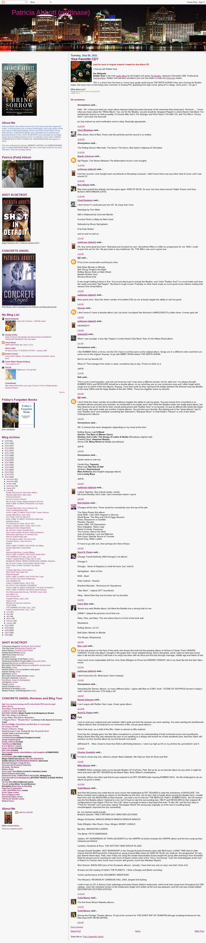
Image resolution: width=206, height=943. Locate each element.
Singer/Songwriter (12, 574)
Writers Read (7, 769)
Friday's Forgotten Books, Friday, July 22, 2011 (23, 526)
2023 (7, 448)
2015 (7, 467)
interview (20, 655)
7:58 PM (81, 696)
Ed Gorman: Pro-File (10, 727)
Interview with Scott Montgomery (16, 778)
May (8, 614)
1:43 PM (81, 291)
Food (8, 568)
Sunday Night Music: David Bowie (18, 548)
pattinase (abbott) (87, 169)
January (9, 623)
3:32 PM (81, 394)
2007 (7, 633)
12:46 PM (81, 181)
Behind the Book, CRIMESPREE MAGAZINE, (21, 776)
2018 (7, 460)
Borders (9, 543)
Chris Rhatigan (85, 130)
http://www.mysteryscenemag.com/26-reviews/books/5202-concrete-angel (28, 704)
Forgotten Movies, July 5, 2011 (17, 599)
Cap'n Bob (83, 604)
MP (79, 258)
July (8, 490)
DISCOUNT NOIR (21, 148)
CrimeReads (10, 383)
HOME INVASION (55, 145)
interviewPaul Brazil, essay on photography (16, 679)
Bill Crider (6, 750)
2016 (7, 465)
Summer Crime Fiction (24, 650)
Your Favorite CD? (13, 596)
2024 (7, 446)
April (8, 616)
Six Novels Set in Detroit (30, 646)
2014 (7, 470)
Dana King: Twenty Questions (13, 709)
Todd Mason (84, 788)
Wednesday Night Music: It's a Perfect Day (21, 534)
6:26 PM (81, 922)
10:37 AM (81, 784)
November (10, 481)
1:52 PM (81, 317)
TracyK (8, 367)
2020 (7, 455)
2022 (7, 451)
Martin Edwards (12, 319)
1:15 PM (81, 254)
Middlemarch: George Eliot (26, 370)
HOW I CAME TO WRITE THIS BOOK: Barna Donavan (26, 590)
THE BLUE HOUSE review (13, 799)
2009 (7, 628)
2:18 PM (81, 907)
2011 (7, 477)
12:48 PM (81, 196)
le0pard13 (83, 334)
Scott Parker (7, 757)
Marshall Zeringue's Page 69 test (16, 763)
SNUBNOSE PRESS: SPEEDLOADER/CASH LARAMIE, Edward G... (31, 561)
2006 (7, 635)
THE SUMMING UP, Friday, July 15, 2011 (21, 557)
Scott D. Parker (85, 552)
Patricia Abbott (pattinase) (51, 12)
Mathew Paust (8, 801)
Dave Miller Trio (11, 594)
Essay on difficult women (23, 663)
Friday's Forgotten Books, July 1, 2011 (20, 610)
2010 (7, 625)
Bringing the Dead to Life (25, 648)
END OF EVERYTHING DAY (16, 537)
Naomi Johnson (86, 699)
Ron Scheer (83, 184)
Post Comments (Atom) (93, 936)
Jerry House (10, 342)
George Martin (99, 78)
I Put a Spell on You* (12, 364)
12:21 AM (81, 709)
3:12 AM (80, 762)
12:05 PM (81, 894)
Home (137, 931)
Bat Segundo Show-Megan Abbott (18, 528)
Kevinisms (10, 506)
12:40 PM (81, 152)
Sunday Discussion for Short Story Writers (21, 492)
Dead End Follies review (12, 797)
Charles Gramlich (86, 752)
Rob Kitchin (84, 503)
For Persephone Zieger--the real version (21, 539)
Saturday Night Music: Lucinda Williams (20, 552)
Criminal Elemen (9, 738)
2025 (7, 443)
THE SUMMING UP (13, 581)
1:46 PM (81, 304)
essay (14, 667)
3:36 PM (81, 419)
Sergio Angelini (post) (11, 740)
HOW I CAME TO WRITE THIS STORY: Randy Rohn (25, 554)
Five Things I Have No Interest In (18, 517)
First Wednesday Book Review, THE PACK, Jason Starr (26, 592)
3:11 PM (80, 343)
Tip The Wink (7, 782)
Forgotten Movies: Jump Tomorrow (19, 541)
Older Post (199, 931)
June (8, 612)
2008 (7, 630)
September (10, 486)
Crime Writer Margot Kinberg (17, 362)
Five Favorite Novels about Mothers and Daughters (24, 752)
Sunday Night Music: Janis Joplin (18, 515)
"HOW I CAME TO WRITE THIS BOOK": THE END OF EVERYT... (30, 588)
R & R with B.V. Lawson (12, 746)
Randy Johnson (86, 156)
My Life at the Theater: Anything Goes (20, 530)
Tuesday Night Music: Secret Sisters (19, 570)
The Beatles (156, 76)
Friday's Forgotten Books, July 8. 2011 (20, 583)
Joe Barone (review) (10, 735)
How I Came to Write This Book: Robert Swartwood (24, 532)
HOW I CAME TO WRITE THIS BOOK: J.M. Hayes (25, 503)
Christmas (170, 78)
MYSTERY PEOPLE (10, 713)
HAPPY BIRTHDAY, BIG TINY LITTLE (19, 345)
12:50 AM (81, 748)
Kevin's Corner (11, 354)
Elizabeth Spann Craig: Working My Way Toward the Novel (25, 731)
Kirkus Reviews (7, 706)
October (9, 484)
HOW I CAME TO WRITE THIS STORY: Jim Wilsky (25, 546)
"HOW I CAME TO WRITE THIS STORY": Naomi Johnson (27, 512)
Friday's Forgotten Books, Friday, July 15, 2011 (23, 559)
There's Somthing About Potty (17, 510)
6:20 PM (81, 667)
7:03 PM (81, 680)
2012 (7, 474)
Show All (62, 392)
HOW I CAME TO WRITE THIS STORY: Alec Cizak (25, 577)
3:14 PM (81, 373)
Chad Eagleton (85, 200)
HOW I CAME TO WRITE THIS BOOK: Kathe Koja (24, 519)
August (9, 488)
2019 (7, 458)
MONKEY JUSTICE (36, 145)
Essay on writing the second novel (36, 665)
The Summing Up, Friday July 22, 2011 (20, 523)
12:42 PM (81, 165)
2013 (7, 472)
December (10, 479)
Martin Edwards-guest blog (13, 773)
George (81, 308)
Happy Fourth (11, 601)
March (9, 618)
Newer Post (76, 931)
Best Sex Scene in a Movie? (16, 499)
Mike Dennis (84, 765)
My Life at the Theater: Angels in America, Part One (24, 501)
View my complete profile (12, 829)
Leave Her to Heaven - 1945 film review (31, 321)
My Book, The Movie (10, 767)
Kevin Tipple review (10, 792)
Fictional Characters (13, 497)
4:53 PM (81, 499)
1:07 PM (81, 238)
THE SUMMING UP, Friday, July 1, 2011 (20, 607)
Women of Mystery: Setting (12, 729)
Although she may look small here (18, 603)
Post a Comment (77, 927)
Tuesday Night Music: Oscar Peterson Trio (22, 508)
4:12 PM (81, 484)
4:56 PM (81, 548)
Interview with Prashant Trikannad (16, 765)
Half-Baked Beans (12, 521)
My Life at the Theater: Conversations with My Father (25, 563)
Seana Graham (8, 748)
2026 (7, 441)
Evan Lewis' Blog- (9, 771)
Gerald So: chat (14, 711)
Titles (8, 550)
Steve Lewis (10, 348)
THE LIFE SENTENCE (34, 759)
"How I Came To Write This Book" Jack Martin (23, 565)
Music (78, 93)
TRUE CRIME (11, 605)
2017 (7, 462)
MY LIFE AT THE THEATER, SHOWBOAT (21, 585)
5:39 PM (81, 600)
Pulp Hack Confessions (12, 788)
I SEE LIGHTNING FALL (12, 790)
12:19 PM (81, 139)
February (10, 621)
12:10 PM (81, 126)
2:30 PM (81, 330)
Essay (23, 653)
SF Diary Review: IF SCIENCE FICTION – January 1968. (26, 350)
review (13, 657)
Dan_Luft (82, 646)
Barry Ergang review (11, 795)
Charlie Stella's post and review (15, 733)
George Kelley (11, 335)
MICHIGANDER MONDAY (27, 761)
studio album (121, 76)
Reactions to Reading (22, 786)
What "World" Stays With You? (17, 572)
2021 (7, 453)
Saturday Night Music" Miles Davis (18, 495)
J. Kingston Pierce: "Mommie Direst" (16, 720)
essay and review (39, 661)
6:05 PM (81, 642)
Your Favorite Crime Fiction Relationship (20, 579)
